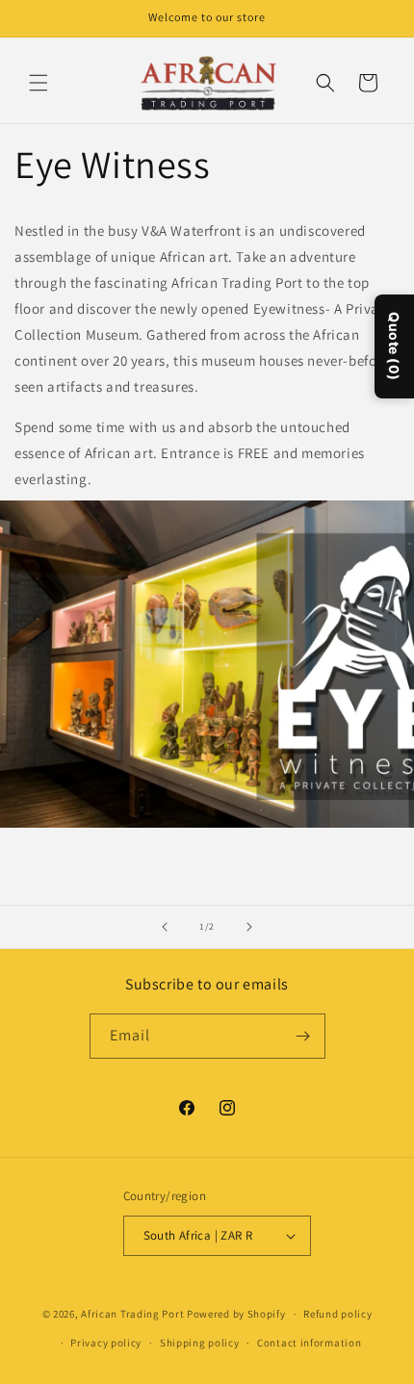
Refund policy (337, 1313)
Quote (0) (394, 345)
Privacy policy (106, 1342)
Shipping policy (200, 1342)
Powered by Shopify (236, 1313)
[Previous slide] (164, 927)
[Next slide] (249, 927)
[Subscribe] (303, 1036)
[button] (38, 83)
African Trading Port (132, 1313)
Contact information (309, 1342)
